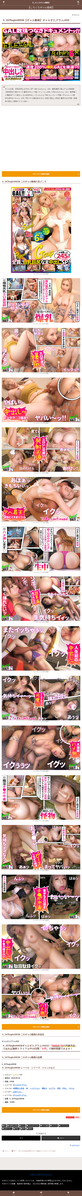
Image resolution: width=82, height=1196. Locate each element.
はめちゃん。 (18, 1092)
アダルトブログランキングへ (41, 1174)
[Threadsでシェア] (32, 796)
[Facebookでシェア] (13, 796)
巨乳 (59, 1088)
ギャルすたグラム (20, 1085)
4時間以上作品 (18, 1088)
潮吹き (44, 1088)
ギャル (71, 1088)
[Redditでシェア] (50, 796)
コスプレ (52, 1088)
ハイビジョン (35, 1088)
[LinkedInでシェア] (50, 802)
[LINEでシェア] (13, 802)
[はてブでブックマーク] (68, 796)
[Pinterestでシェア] (32, 802)
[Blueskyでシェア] (50, 790)
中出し (64, 1088)
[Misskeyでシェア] (68, 790)
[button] (60, 1138)
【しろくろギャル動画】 (41, 3)
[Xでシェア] (13, 790)
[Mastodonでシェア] (32, 790)
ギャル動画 (45, 1125)
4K (27, 1088)
